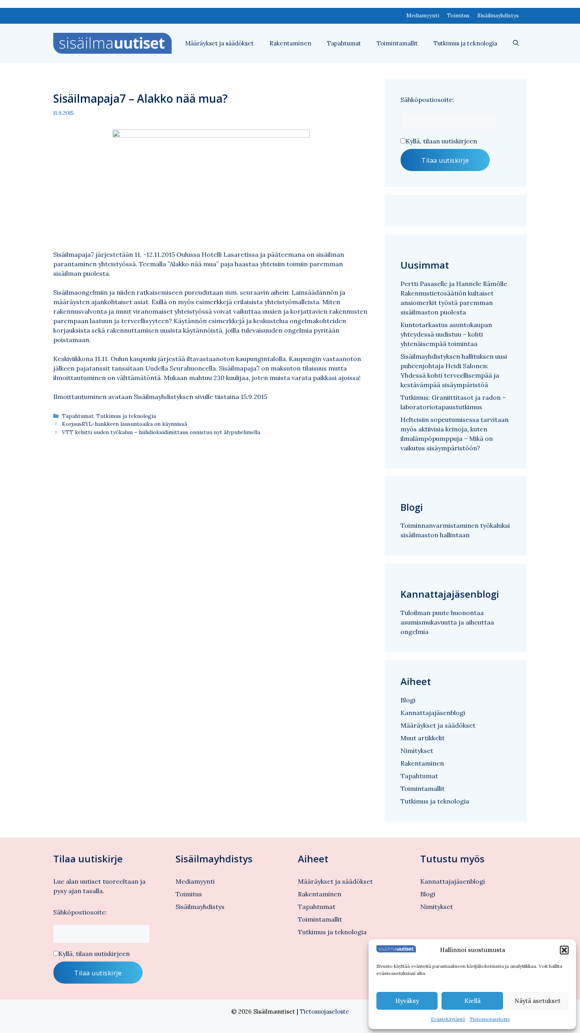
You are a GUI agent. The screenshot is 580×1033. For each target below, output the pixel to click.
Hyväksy (407, 1001)
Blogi (407, 700)
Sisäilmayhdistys (498, 15)
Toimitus (458, 15)
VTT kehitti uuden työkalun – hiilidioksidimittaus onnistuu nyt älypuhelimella (161, 432)
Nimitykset (416, 751)
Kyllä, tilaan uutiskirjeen (441, 141)
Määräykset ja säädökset (219, 43)
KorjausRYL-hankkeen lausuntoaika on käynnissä (124, 423)
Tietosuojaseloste (490, 1019)
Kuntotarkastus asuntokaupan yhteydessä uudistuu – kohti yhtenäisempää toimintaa (446, 334)
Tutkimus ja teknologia (465, 43)
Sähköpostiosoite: (427, 99)
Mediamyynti (422, 15)
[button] (564, 950)
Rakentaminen (290, 43)
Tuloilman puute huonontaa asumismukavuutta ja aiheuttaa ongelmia (447, 622)
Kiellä (472, 1001)
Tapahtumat (344, 43)
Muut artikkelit (422, 738)
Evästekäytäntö (448, 1019)
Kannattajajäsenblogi (432, 713)
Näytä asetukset (538, 1001)
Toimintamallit (397, 43)
